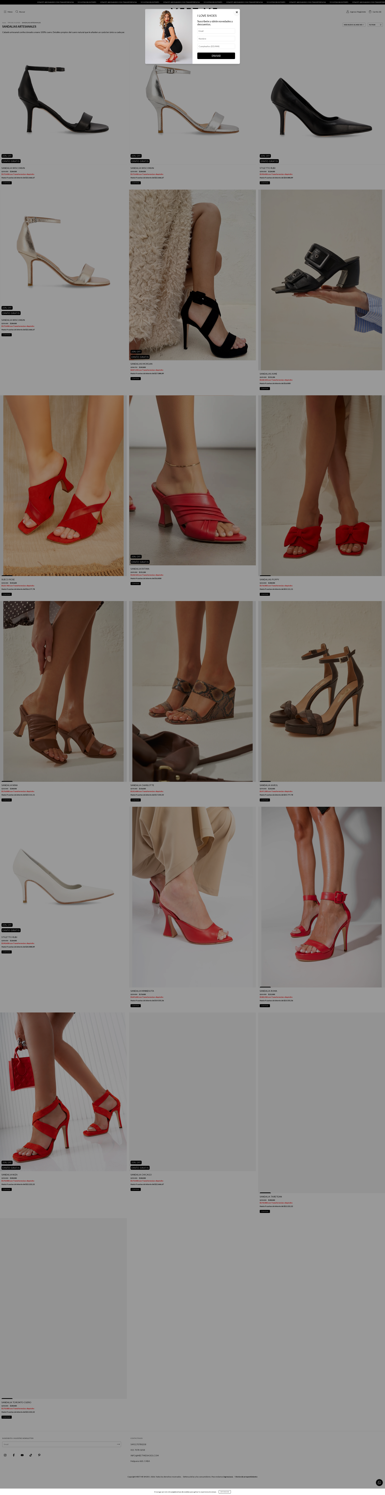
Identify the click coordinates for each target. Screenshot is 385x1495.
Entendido (224, 1492)
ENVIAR (216, 55)
